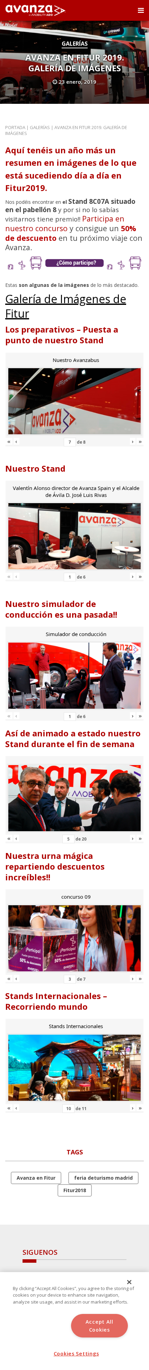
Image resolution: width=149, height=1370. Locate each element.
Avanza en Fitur (36, 1177)
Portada (15, 127)
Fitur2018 (74, 1190)
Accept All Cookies (99, 1325)
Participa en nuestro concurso (64, 223)
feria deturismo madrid (103, 1177)
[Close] (129, 1282)
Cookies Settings (76, 1353)
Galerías (75, 43)
